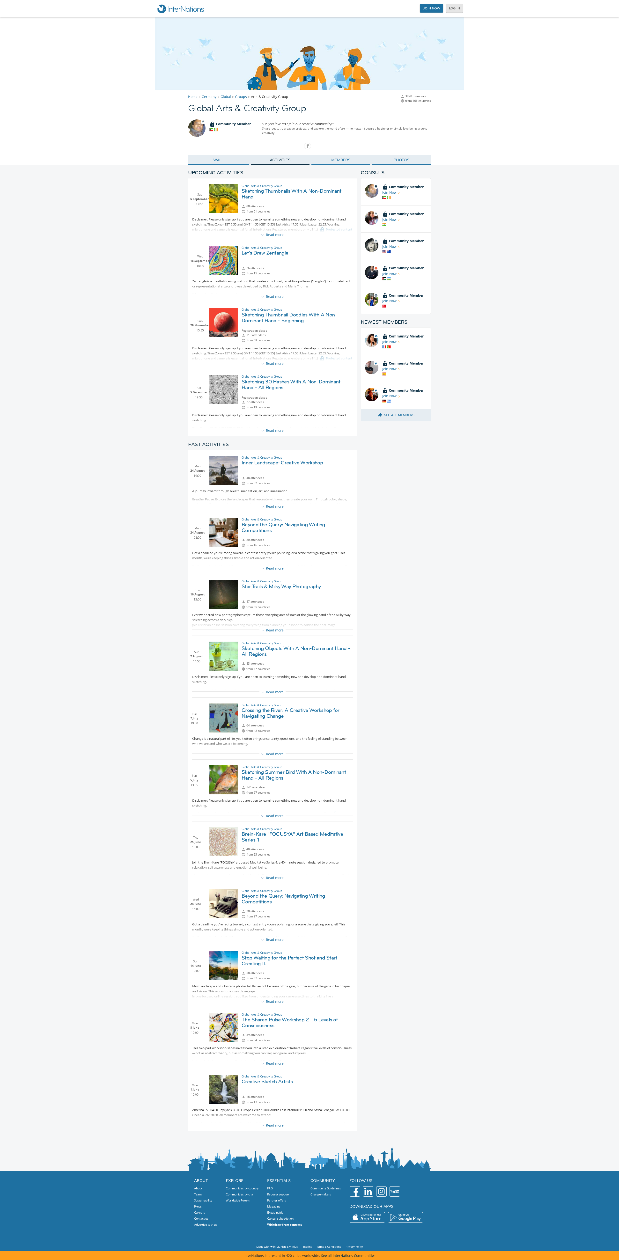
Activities (280, 159)
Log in (454, 8)
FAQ (270, 1188)
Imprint (307, 1246)
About (198, 1188)
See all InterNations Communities (348, 1255)
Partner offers (276, 1200)
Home (193, 96)
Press (198, 1206)
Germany (209, 96)
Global (226, 96)
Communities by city (239, 1194)
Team (198, 1194)
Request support (278, 1194)
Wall (218, 159)
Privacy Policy (354, 1246)
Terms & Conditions (329, 1246)
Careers (199, 1212)
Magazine (273, 1206)
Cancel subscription (280, 1218)
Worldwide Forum (238, 1200)
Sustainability (203, 1200)
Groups (241, 96)
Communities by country (242, 1188)
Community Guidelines (325, 1188)
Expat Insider (276, 1212)
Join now (431, 8)
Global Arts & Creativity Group (262, 186)
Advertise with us (205, 1225)
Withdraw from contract (284, 1225)
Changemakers (320, 1194)
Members (340, 159)
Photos (401, 159)
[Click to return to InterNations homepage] (180, 8)
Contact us (201, 1218)
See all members (399, 415)
